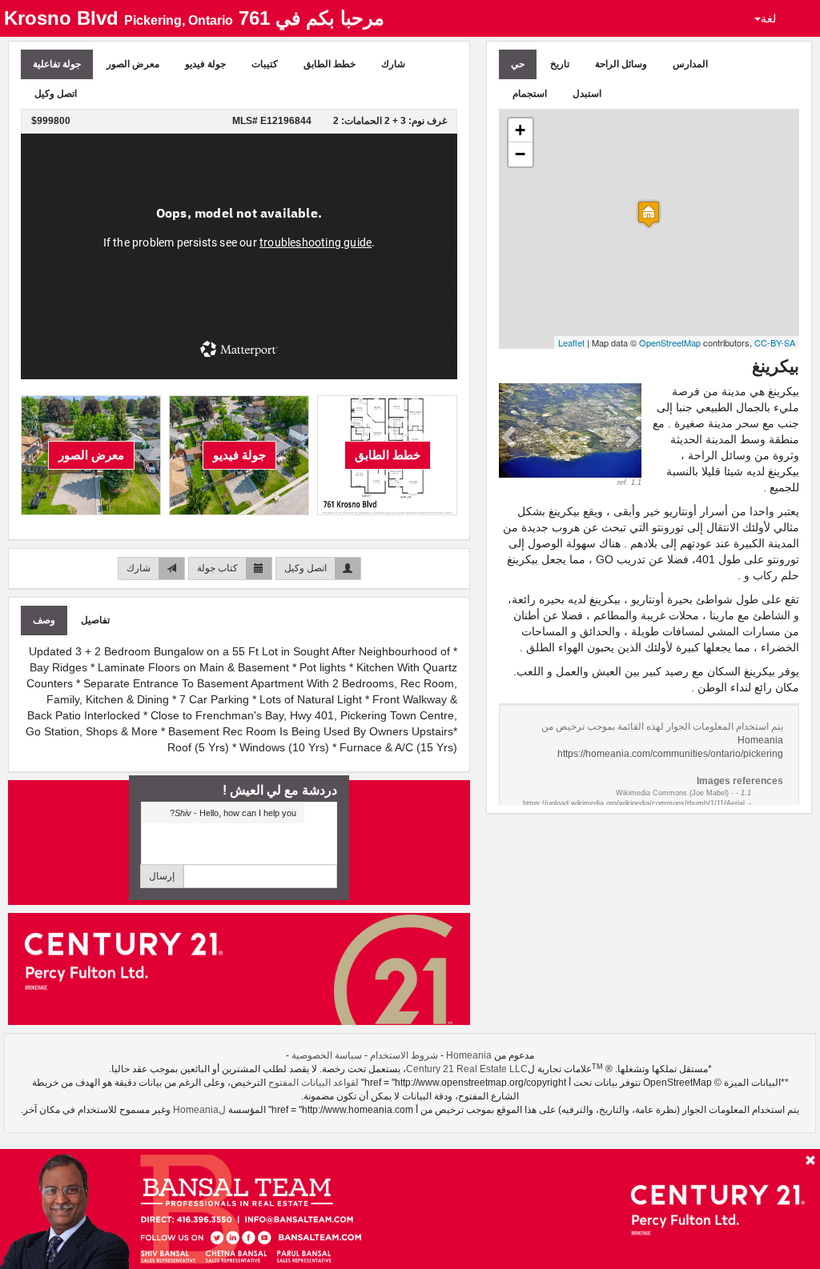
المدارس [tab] (690, 64)
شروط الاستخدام (404, 1055)
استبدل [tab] (587, 93)
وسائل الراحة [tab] (621, 64)
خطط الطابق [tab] (329, 64)
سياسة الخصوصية (326, 1055)
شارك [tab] (393, 64)
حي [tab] (518, 64)
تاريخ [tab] (559, 64)
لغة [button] (768, 18)
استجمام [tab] (529, 93)
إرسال (162, 876)
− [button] (520, 154)
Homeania (760, 740)
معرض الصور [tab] (133, 64)
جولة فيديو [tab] (205, 64)
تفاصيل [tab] (95, 620)
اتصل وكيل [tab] (55, 93)
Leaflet (571, 342)
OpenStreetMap (670, 342)
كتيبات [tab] (264, 64)
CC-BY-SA (774, 342)
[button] (510, 435)
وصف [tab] (44, 620)
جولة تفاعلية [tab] (57, 64)
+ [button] (520, 130)
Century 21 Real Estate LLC (467, 1069)
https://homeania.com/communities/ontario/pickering (670, 753)
